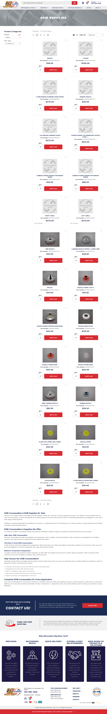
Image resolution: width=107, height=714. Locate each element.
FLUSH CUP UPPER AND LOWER (50, 442)
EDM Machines (56, 696)
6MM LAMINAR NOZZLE (50, 403)
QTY (40, 66)
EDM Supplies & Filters (28, 7)
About (97, 7)
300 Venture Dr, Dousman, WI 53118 (34, 689)
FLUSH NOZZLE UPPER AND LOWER (85, 480)
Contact (93, 2)
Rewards (76, 696)
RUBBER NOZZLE (85, 403)
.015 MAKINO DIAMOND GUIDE (49, 135)
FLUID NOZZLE (50, 480)
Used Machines (56, 692)
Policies (37, 694)
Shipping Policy (29, 694)
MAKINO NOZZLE (85, 97)
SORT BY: (83, 35)
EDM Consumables (57, 698)
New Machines (56, 690)
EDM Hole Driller (57, 7)
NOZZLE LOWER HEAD (49, 364)
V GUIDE (85, 58)
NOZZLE (50, 58)
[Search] (74, 3)
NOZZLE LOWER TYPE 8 (85, 287)
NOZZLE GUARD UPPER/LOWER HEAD (50, 326)
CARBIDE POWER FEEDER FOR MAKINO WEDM (50, 176)
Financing (77, 691)
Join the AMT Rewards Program (52, 711)
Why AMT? (77, 688)
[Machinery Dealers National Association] (97, 692)
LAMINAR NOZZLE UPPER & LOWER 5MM (86, 249)
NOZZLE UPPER (85, 442)
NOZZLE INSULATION (85, 326)
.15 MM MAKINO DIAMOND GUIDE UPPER (50, 97)
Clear (19, 34)
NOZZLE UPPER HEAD (85, 364)
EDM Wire (44, 7)
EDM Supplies (56, 694)
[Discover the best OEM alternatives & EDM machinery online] (12, 5)
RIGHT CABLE (50, 215)
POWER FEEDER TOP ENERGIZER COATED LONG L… (85, 136)
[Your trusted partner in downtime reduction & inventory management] (13, 695)
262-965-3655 (96, 3)
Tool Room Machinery (74, 7)
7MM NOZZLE (49, 249)
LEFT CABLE (85, 215)
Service (89, 7)
